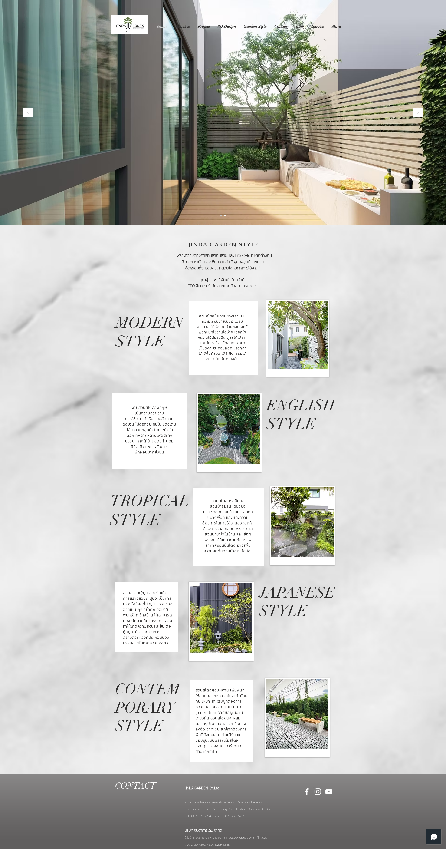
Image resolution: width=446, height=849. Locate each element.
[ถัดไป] (418, 113)
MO (128, 323)
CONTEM (147, 689)
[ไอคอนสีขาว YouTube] (328, 791)
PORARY (145, 708)
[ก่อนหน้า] (28, 113)
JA (267, 593)
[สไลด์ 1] (221, 215)
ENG (283, 405)
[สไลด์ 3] (225, 215)
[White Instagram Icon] (317, 791)
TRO (126, 501)
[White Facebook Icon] (306, 791)
